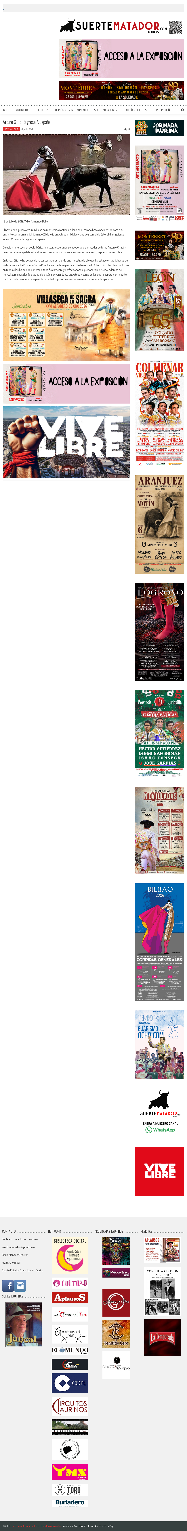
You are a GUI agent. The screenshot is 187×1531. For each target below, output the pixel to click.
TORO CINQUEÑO (162, 110)
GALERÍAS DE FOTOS (135, 110)
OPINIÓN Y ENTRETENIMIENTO (71, 110)
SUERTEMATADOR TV (105, 110)
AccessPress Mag (104, 1526)
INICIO (6, 110)
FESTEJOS (43, 110)
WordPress (80, 1526)
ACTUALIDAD (23, 110)
